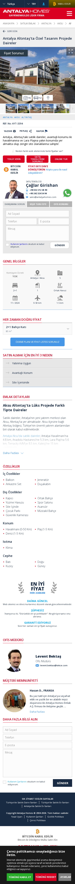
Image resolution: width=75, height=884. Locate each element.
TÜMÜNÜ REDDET (46, 877)
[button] (70, 75)
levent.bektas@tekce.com (54, 665)
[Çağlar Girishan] (14, 197)
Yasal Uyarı (16, 816)
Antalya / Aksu (37, 277)
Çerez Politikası (38, 820)
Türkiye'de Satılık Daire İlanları (21, 802)
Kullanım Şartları (34, 816)
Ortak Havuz (60, 290)
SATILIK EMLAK (28, 23)
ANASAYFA (8, 23)
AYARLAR (65, 877)
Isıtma (7, 541)
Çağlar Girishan (42, 185)
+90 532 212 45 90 (38, 189)
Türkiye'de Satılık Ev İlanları (55, 802)
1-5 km (60, 302)
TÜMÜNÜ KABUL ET (20, 877)
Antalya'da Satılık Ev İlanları (37, 806)
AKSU (60, 23)
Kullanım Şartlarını (19, 244)
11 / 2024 (15, 302)
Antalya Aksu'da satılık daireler (21, 436)
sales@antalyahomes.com (43, 197)
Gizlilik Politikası (55, 816)
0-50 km (37, 302)
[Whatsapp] (67, 197)
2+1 (15, 290)
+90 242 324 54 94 (38, 193)
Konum (8, 523)
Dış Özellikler (12, 492)
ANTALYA (46, 23)
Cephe (7, 556)
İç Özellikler (11, 474)
